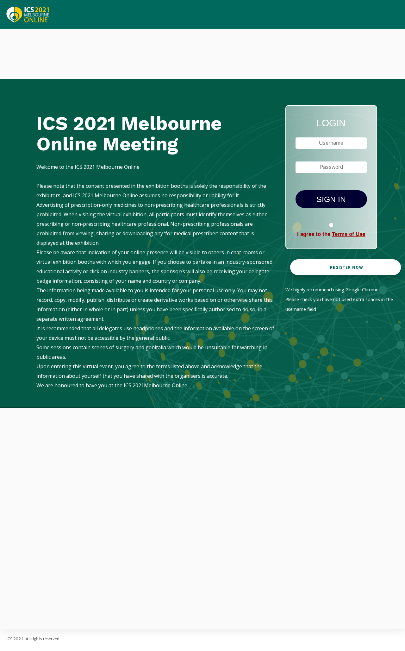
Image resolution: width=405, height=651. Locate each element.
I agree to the (331, 234)
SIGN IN (331, 199)
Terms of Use (348, 234)
